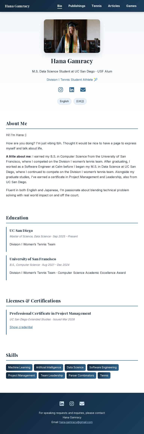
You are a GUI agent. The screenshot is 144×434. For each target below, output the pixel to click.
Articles (114, 6)
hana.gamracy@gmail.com (76, 422)
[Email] (83, 89)
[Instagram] (60, 89)
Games (131, 6)
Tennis (97, 6)
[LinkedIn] (71, 89)
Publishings (76, 6)
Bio (59, 6)
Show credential (21, 327)
